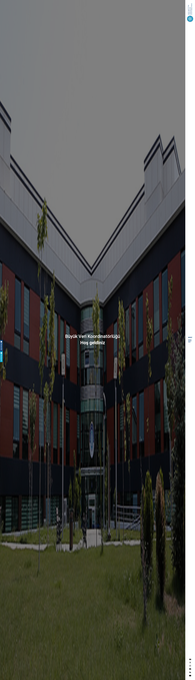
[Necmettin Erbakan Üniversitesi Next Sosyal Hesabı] (190, 659)
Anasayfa (1, 357)
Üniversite (1, 346)
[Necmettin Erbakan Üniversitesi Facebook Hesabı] (190, 669)
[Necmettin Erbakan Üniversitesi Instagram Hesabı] (190, 666)
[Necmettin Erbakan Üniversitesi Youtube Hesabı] (190, 676)
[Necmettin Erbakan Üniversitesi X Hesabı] (190, 662)
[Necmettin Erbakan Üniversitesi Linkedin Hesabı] (190, 672)
